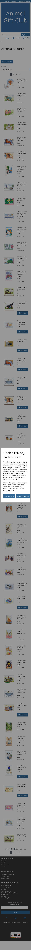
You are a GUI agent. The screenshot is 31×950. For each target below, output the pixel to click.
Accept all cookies (23, 496)
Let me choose (9, 496)
